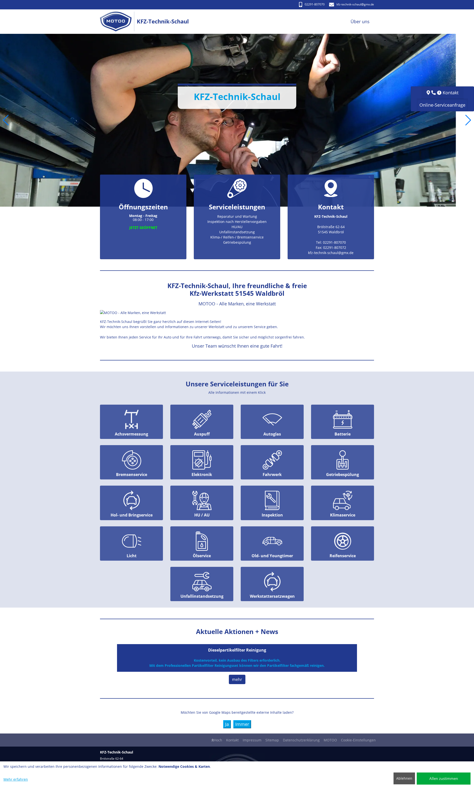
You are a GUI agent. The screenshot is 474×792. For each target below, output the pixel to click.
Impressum (252, 740)
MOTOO (330, 740)
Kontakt (232, 740)
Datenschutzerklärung (301, 740)
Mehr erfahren (15, 779)
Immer (242, 724)
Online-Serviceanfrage (442, 105)
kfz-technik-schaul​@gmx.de (355, 4)
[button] (5, 120)
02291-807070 (315, 4)
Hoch (218, 740)
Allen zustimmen (443, 778)
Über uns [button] (360, 21)
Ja (227, 724)
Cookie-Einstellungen (358, 740)
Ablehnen (404, 778)
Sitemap (272, 740)
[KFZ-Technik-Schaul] (118, 21)
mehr (237, 679)
